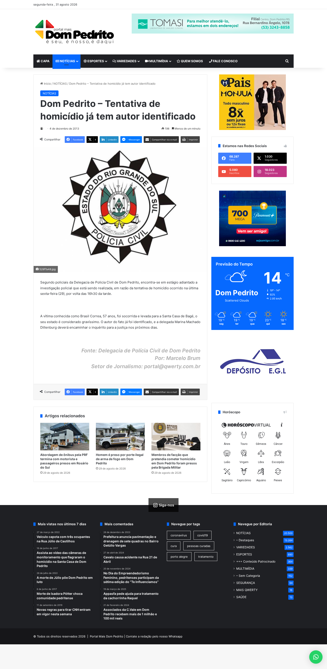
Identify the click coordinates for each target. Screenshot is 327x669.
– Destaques (245, 540)
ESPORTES (95, 61)
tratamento (206, 556)
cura (174, 546)
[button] (316, 657)
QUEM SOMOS (191, 61)
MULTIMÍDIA (158, 61)
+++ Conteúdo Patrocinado (255, 561)
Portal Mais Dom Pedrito (106, 636)
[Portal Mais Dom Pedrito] (74, 32)
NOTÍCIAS (67, 61)
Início (47, 83)
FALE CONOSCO (225, 61)
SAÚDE (241, 597)
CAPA (44, 61)
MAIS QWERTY (247, 590)
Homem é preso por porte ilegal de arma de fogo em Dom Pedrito (119, 459)
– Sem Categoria (248, 575)
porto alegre (179, 556)
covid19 (202, 535)
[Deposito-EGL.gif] (252, 391)
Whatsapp (175, 636)
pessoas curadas (198, 546)
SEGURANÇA (245, 583)
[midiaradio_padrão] (252, 102)
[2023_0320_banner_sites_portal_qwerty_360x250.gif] (252, 245)
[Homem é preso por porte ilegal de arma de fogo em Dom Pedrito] (120, 436)
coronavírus (179, 535)
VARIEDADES (126, 61)
